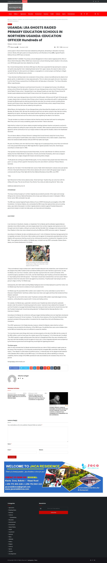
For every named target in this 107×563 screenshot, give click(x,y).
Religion (11, 544)
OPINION (11, 539)
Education (30, 14)
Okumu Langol (13, 47)
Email (9, 449)
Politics (15, 14)
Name (9, 444)
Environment (38, 14)
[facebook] (89, 14)
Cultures (58, 14)
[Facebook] (84, 14)
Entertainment (71, 14)
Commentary (13, 517)
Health (52, 14)
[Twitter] (87, 14)
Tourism (11, 551)
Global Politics (12, 527)
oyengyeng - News (32, 560)
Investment (11, 532)
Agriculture (23, 14)
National (15, 19)
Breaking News (12, 510)
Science (11, 546)
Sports (63, 14)
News (10, 536)
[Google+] (81, 14)
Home (10, 14)
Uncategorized (12, 553)
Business (46, 14)
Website (41, 449)
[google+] (92, 14)
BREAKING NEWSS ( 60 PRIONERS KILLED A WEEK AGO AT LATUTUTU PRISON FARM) (17, 396)
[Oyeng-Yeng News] (15, 7)
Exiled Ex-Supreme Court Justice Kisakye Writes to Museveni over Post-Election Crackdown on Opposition (37, 397)
